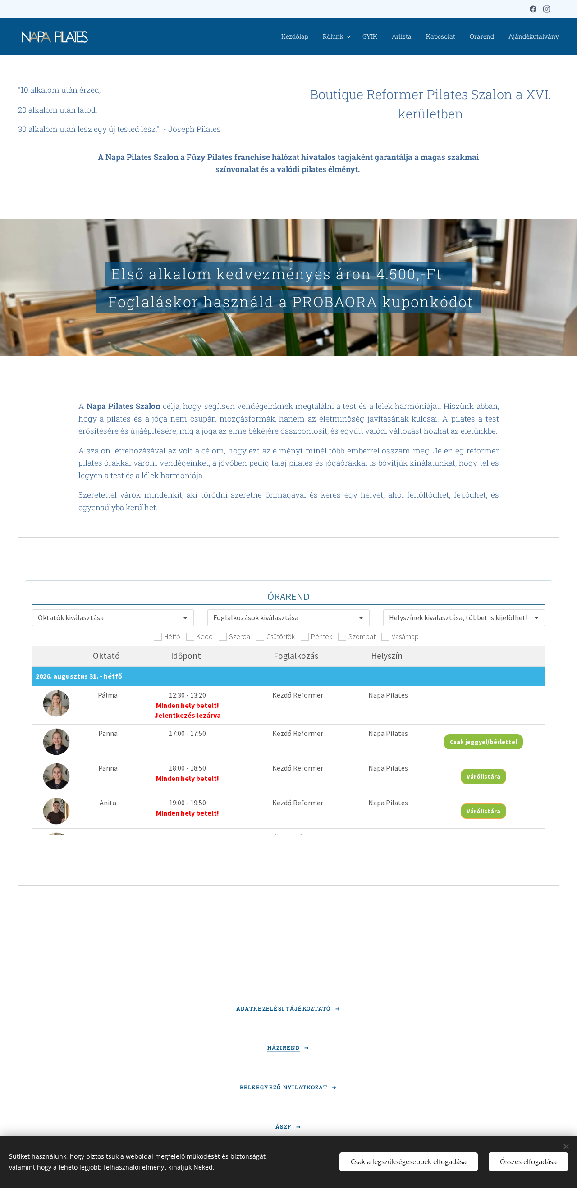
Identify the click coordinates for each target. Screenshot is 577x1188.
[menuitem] (297, 36)
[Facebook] (533, 9)
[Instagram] (546, 9)
